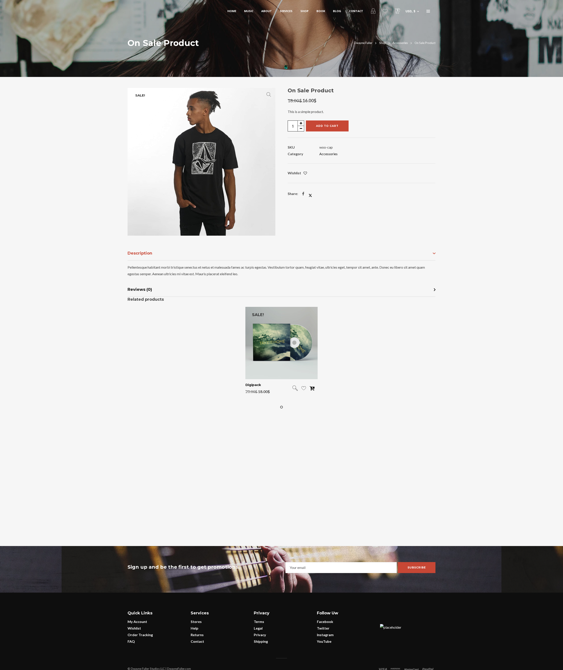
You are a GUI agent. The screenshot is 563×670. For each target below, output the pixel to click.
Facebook (325, 621)
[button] (268, 94)
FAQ (131, 641)
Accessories (328, 154)
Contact (197, 641)
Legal (258, 628)
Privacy (260, 635)
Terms (259, 621)
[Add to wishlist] (305, 173)
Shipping (261, 641)
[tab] (281, 253)
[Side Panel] (428, 11)
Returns (197, 635)
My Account (137, 621)
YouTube (324, 641)
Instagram (325, 635)
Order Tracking (140, 635)
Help (194, 628)
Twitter (323, 628)
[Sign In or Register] (373, 11)
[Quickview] (295, 388)
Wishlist (134, 628)
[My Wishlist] (385, 11)
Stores (196, 621)
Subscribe (417, 567)
